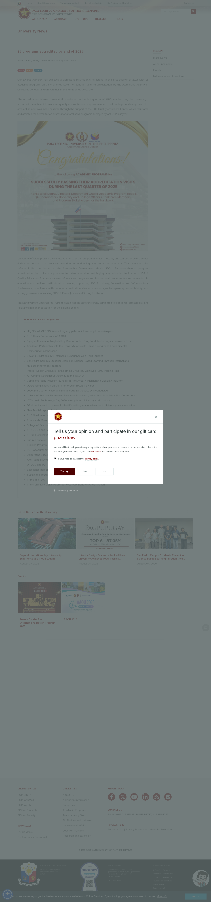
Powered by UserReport (68, 490)
